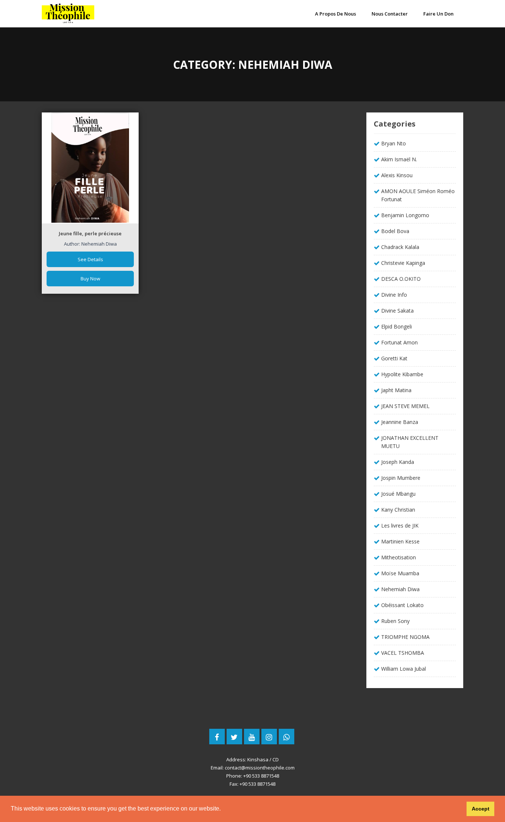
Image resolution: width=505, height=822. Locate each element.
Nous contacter (390, 13)
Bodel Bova (395, 231)
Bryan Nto (393, 143)
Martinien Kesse (400, 541)
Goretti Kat (394, 358)
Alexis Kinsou (397, 175)
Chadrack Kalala (400, 246)
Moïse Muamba (400, 573)
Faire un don (438, 13)
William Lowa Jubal (403, 668)
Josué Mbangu (398, 493)
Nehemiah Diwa (400, 589)
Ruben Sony (395, 620)
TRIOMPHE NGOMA (405, 636)
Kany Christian (398, 509)
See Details (90, 259)
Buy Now (90, 278)
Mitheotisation (398, 557)
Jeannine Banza (399, 421)
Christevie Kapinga (403, 262)
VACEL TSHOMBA (402, 652)
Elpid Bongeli (396, 326)
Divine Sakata (397, 310)
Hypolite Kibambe (402, 374)
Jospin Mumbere (400, 477)
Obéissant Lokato (402, 605)
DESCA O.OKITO (401, 278)
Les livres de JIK (399, 525)
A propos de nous (335, 13)
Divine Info (394, 294)
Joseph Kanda (397, 461)
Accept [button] (480, 809)
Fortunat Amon (399, 342)
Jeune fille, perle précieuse (90, 233)
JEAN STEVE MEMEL (405, 406)
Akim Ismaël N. (399, 159)
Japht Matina (396, 390)
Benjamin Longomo (405, 215)
